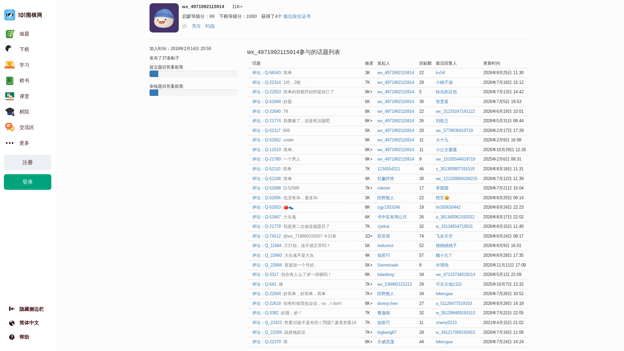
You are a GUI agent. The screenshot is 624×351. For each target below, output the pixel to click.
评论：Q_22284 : (279, 332)
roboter (383, 188)
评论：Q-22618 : (297, 303)
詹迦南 (383, 312)
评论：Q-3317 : (292, 274)
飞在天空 (444, 236)
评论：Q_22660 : (283, 255)
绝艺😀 (442, 197)
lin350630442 (448, 207)
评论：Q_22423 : (304, 322)
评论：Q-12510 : (274, 149)
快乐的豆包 (446, 91)
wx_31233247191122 (455, 111)
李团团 (442, 188)
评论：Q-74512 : (294, 236)
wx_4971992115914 (395, 72)
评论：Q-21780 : (276, 159)
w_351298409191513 (455, 312)
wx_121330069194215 (456, 178)
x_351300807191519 (455, 168)
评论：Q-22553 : (293, 91)
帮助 (24, 337)
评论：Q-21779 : (291, 226)
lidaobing (385, 274)
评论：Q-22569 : (289, 293)
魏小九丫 (444, 255)
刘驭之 (442, 120)
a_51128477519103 (454, 303)
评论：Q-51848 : (272, 101)
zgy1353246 (388, 207)
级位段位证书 (297, 16)
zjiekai (383, 226)
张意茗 (442, 101)
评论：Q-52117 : (271, 130)
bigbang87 (386, 332)
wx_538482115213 (394, 284)
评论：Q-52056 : (285, 197)
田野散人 (385, 197)
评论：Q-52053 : (273, 207)
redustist (385, 245)
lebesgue (444, 293)
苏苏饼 (383, 236)
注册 (27, 162)
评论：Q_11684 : (291, 245)
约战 (209, 26)
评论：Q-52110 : (272, 168)
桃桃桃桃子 (446, 245)
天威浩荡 (385, 341)
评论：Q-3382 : (277, 312)
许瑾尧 (442, 265)
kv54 (440, 72)
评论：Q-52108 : (272, 178)
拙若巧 (383, 255)
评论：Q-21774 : (291, 120)
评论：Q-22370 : (270, 341)
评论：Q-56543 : (272, 72)
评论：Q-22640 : (270, 111)
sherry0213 (446, 322)
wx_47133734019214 (455, 274)
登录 (27, 182)
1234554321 (388, 168)
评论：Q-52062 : (273, 139)
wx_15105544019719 (455, 159)
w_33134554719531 (454, 226)
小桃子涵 (444, 82)
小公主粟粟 (446, 149)
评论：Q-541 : (267, 284)
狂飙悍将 (385, 178)
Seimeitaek (387, 265)
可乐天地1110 (449, 284)
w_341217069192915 (455, 332)
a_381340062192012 (455, 216)
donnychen (387, 303)
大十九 (442, 139)
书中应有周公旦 (392, 216)
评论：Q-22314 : (276, 82)
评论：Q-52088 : (275, 188)
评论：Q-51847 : (274, 216)
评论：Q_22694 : (285, 265)
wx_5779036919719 (454, 130)
